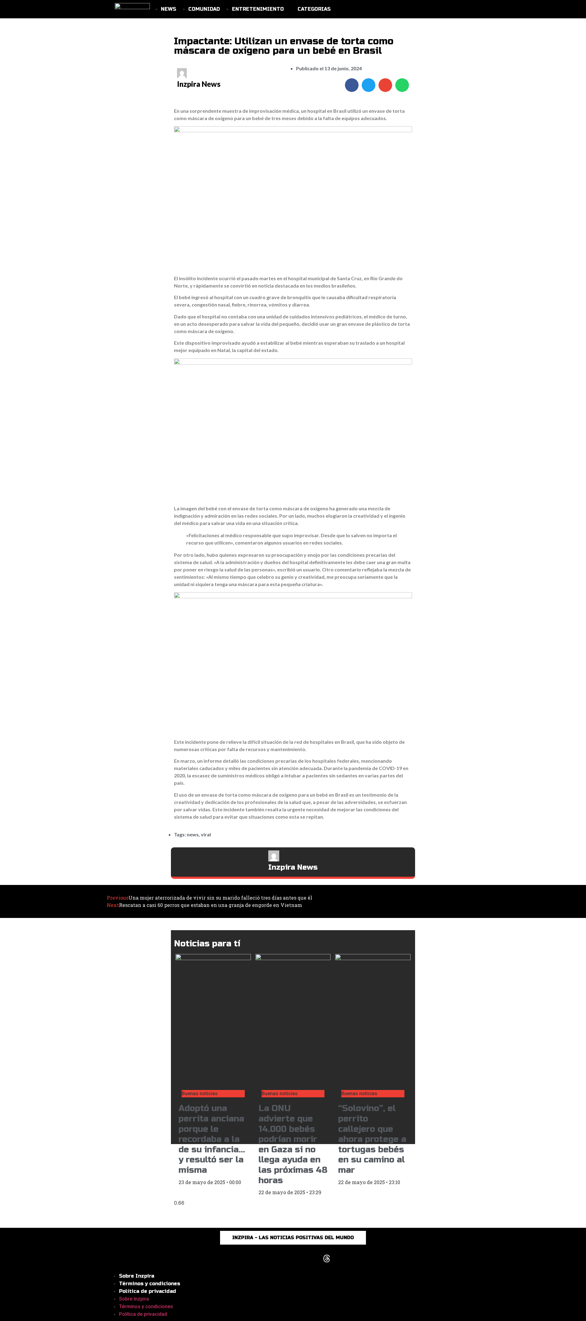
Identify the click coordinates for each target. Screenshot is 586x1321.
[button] (352, 85)
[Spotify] (343, 1258)
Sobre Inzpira (136, 1276)
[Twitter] (309, 1258)
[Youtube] (293, 1258)
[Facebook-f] (259, 1258)
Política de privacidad (147, 1291)
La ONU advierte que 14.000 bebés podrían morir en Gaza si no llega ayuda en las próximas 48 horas (293, 1144)
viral (206, 834)
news (193, 834)
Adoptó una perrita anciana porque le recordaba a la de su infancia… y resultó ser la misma (212, 1139)
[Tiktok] (276, 1258)
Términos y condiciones (149, 1283)
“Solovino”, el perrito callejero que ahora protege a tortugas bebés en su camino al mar (372, 1139)
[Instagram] (242, 1258)
